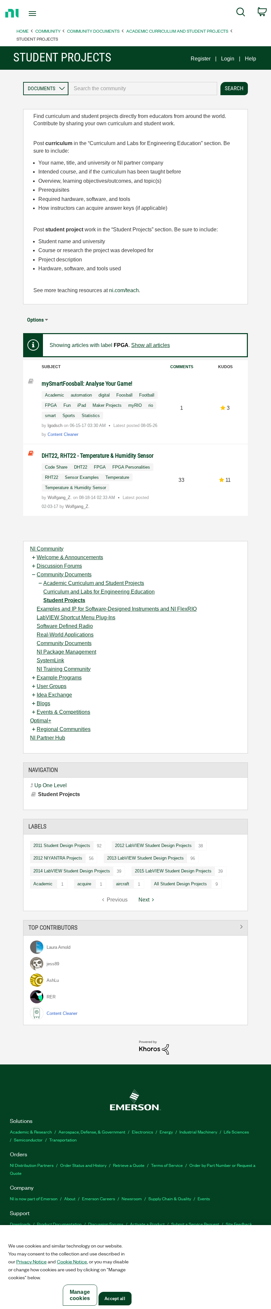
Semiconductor (28, 1139)
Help (250, 58)
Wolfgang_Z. (60, 497)
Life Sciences (236, 1132)
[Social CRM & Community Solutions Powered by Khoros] (154, 1047)
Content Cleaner (63, 434)
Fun (67, 405)
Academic (43, 883)
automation (81, 395)
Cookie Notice (72, 1261)
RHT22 (51, 477)
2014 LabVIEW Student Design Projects (71, 870)
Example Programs (59, 677)
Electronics (142, 1132)
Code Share (56, 467)
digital (104, 395)
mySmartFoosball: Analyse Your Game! (87, 383)
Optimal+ (40, 720)
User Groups (51, 686)
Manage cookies (80, 1295)
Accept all (114, 1298)
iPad (81, 405)
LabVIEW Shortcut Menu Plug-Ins (76, 617)
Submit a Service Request (195, 1224)
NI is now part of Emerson (34, 1198)
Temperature (117, 477)
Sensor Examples (82, 477)
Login (227, 58)
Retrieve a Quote (128, 1165)
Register (201, 58)
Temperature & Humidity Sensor (75, 487)
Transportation (63, 1139)
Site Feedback (239, 1224)
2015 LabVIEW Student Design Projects (173, 870)
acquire (84, 883)
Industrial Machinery (198, 1132)
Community (47, 31)
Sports (68, 415)
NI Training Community (64, 669)
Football (146, 395)
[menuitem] (241, 13)
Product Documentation (59, 1224)
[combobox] (142, 88)
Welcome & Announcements (70, 557)
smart (50, 415)
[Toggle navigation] (41, 13)
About (69, 1198)
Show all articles (150, 345)
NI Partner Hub (47, 738)
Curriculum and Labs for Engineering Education (99, 592)
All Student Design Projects (180, 883)
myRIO (135, 405)
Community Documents (93, 31)
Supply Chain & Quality (169, 1198)
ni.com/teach (124, 290)
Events (204, 1198)
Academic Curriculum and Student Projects (177, 31)
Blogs (43, 703)
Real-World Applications (65, 634)
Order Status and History (83, 1165)
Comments (181, 367)
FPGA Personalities (131, 467)
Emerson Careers (98, 1198)
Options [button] (35, 320)
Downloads (20, 1224)
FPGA (51, 405)
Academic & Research (31, 1132)
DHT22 (80, 467)
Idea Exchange (54, 695)
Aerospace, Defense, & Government (91, 1132)
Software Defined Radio (65, 626)
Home (23, 31)
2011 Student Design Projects (61, 845)
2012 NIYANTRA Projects (57, 858)
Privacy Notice (31, 1261)
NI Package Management (66, 652)
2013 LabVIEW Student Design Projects (145, 858)
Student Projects (64, 600)
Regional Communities (64, 729)
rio (150, 405)
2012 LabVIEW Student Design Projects (153, 845)
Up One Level (50, 785)
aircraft (122, 883)
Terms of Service (167, 1165)
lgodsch (56, 425)
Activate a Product (147, 1224)
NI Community (46, 549)
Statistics (91, 415)
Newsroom (132, 1198)
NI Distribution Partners (32, 1165)
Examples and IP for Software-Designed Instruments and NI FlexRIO (117, 609)
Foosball (124, 395)
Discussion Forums (59, 566)
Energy (166, 1132)
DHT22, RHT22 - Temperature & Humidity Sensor (97, 455)
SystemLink (50, 660)
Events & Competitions (63, 712)
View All (135, 926)
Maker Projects (107, 405)
